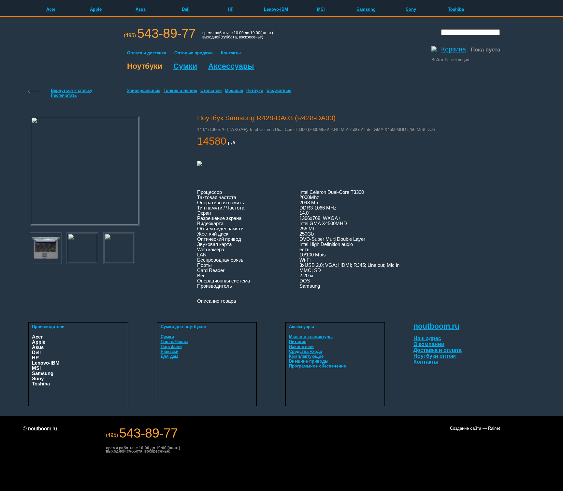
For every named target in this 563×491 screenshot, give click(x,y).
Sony (411, 9)
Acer (50, 9)
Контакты (231, 53)
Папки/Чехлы (174, 341)
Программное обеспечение (317, 366)
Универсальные (143, 90)
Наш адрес (427, 338)
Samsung (366, 9)
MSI (321, 9)
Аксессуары (231, 66)
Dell (186, 9)
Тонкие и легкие (180, 90)
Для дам (169, 356)
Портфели (171, 346)
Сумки (185, 66)
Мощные (234, 90)
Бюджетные (279, 90)
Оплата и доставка (146, 53)
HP (231, 9)
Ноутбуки (144, 66)
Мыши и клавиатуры (311, 336)
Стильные (211, 90)
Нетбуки (254, 90)
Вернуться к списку (71, 90)
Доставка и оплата (437, 350)
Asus (141, 9)
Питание (297, 341)
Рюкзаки (170, 351)
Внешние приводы (308, 361)
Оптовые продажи (193, 53)
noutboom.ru (436, 326)
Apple (96, 9)
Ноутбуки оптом (434, 356)
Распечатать (64, 95)
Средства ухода (305, 351)
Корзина (453, 49)
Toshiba (456, 9)
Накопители (301, 346)
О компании (428, 344)
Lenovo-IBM (276, 9)
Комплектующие (306, 356)
